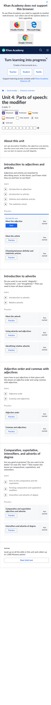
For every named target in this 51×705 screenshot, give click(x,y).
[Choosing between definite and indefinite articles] (10, 127)
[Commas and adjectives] (27, 127)
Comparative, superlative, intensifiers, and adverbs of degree (22, 454)
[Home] (3, 91)
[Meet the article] (6, 127)
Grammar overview (27, 91)
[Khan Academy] (12, 50)
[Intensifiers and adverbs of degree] (34, 127)
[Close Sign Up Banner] (46, 58)
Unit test (7, 548)
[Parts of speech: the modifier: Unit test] (38, 127)
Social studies (12, 91)
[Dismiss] (47, 2)
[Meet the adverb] (13, 127)
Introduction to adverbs (20, 276)
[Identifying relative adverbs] (20, 127)
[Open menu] (47, 50)
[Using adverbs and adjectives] (17, 127)
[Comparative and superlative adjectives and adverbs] (31, 127)
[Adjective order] (24, 127)
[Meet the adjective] (3, 127)
